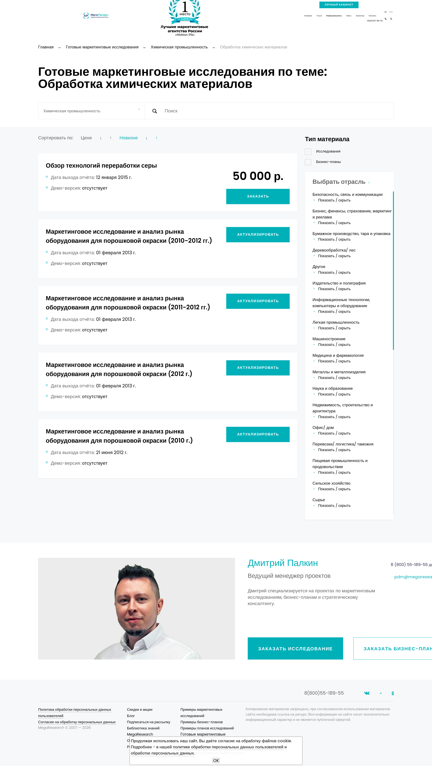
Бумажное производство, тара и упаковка (351, 233)
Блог (131, 715)
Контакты (372, 16)
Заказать (258, 196)
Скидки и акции (139, 709)
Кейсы (348, 16)
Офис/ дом (323, 427)
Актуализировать (258, 234)
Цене (86, 137)
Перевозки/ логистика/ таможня (343, 444)
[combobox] (91, 110)
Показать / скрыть (334, 200)
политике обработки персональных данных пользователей (228, 747)
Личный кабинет (339, 4)
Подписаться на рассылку (148, 722)
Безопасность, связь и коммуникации (348, 194)
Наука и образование (333, 388)
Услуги (319, 16)
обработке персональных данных (162, 753)
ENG (391, 12)
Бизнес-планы (328, 161)
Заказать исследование (295, 648)
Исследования (328, 151)
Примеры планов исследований (207, 728)
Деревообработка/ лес (334, 250)
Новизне (128, 137)
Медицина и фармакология (338, 355)
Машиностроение (329, 339)
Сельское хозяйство (331, 483)
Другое (319, 266)
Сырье (319, 500)
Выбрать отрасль (340, 181)
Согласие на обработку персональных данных (77, 722)
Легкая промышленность (336, 322)
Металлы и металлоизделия (339, 372)
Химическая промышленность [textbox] (71, 111)
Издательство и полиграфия (339, 283)
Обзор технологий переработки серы (101, 165)
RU (386, 12)
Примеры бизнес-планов (201, 722)
